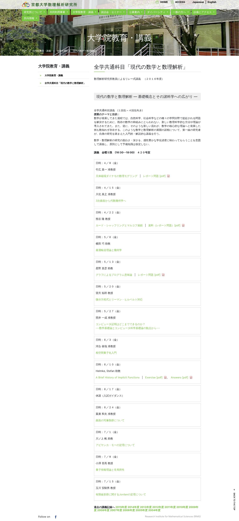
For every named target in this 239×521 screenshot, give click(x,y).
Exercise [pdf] (154, 377)
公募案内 (134, 12)
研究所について (33, 12)
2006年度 (129, 510)
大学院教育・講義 (83, 12)
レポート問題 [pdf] (154, 176)
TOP (24, 50)
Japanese (198, 2)
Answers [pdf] (179, 377)
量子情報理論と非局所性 (110, 469)
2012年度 (158, 507)
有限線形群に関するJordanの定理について (121, 494)
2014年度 (133, 507)
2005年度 (142, 510)
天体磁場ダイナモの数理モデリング (116, 176)
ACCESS (180, 2)
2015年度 (121, 507)
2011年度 (170, 507)
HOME (164, 2)
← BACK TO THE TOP (234, 499)
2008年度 (103, 510)
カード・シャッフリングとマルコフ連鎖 (119, 225)
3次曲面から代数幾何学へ (111, 200)
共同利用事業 (58, 12)
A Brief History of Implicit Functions (117, 377)
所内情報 (29, 18)
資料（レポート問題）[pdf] (164, 225)
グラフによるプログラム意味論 (114, 274)
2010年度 (182, 507)
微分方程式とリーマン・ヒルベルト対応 (119, 299)
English (212, 2)
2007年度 (116, 510)
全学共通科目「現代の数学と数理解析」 (65, 83)
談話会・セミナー (112, 12)
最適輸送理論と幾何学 (109, 250)
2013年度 (146, 507)
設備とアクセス (202, 12)
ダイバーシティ (156, 12)
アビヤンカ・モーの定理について (115, 445)
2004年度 (154, 510)
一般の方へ (180, 12)
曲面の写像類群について (110, 420)
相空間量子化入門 (106, 352)
